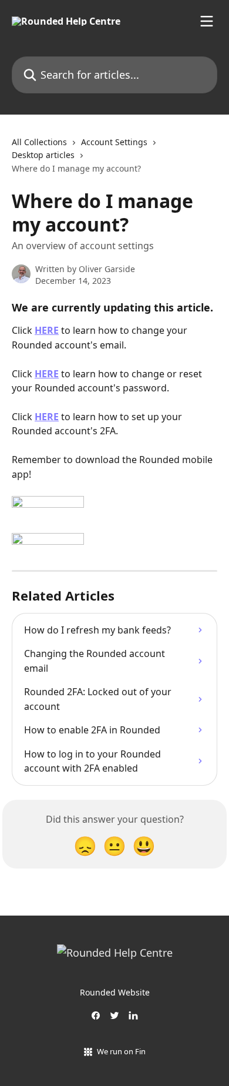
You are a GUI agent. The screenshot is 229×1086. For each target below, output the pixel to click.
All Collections (39, 142)
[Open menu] (206, 21)
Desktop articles (43, 154)
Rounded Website (115, 992)
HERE (47, 330)
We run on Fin (121, 1051)
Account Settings (114, 142)
